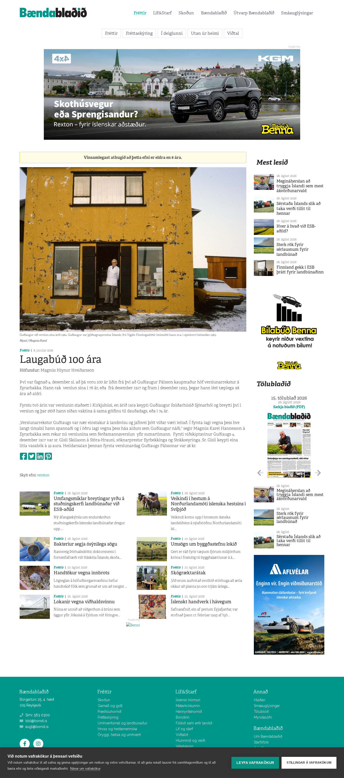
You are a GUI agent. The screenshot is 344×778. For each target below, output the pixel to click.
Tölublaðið (273, 383)
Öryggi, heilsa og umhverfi (119, 735)
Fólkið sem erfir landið (194, 723)
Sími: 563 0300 (37, 715)
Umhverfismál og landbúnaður (122, 723)
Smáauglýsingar (297, 13)
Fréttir (140, 13)
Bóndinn (182, 717)
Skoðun (186, 13)
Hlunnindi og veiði (190, 740)
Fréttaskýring (139, 33)
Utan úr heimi (205, 33)
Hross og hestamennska (117, 729)
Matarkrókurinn (188, 706)
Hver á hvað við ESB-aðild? (296, 229)
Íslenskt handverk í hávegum (201, 602)
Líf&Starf (162, 13)
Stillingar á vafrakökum (309, 762)
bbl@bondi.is (35, 721)
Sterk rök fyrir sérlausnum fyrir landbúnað (292, 249)
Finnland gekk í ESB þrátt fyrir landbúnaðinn (300, 270)
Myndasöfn (263, 717)
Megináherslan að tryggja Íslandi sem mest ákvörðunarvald (300, 186)
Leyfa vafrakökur (255, 763)
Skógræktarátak (188, 573)
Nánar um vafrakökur (85, 768)
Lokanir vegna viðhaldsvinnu (84, 602)
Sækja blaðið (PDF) (289, 407)
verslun (43, 475)
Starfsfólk (261, 742)
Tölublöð (261, 712)
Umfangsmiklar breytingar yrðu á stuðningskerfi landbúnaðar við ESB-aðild (89, 504)
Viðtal (233, 33)
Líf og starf (184, 729)
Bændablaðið (214, 13)
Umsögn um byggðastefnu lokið (204, 544)
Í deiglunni (172, 33)
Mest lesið (272, 162)
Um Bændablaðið (268, 736)
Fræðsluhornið (109, 712)
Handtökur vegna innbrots (81, 573)
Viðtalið (182, 735)
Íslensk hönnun (188, 700)
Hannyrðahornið (189, 712)
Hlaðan (259, 700)
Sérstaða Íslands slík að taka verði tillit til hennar (299, 208)
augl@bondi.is (36, 727)
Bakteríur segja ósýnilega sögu (85, 544)
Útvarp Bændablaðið (253, 13)
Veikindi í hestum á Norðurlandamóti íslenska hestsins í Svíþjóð (208, 504)
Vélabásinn (184, 746)
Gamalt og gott (110, 706)
